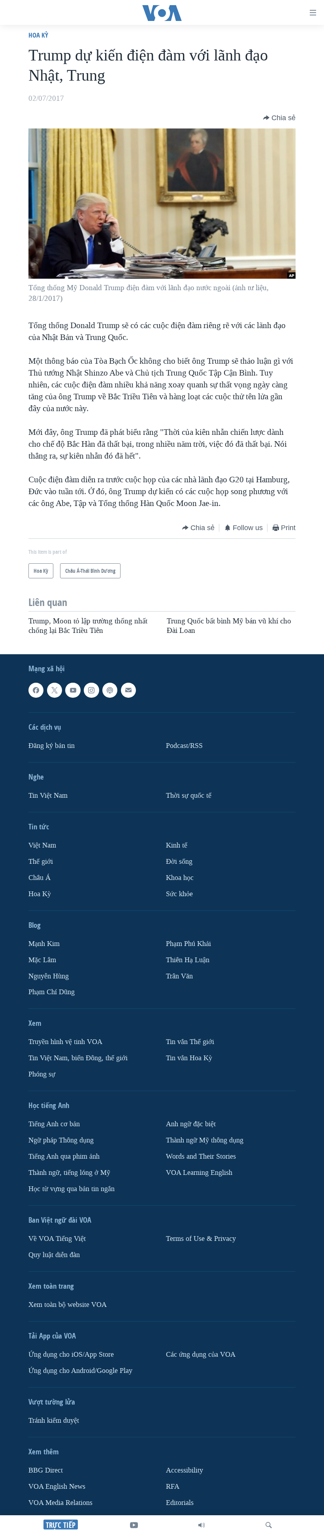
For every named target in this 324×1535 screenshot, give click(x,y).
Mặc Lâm (42, 960)
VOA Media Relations (60, 1502)
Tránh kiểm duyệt (53, 1420)
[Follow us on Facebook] (35, 690)
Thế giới (40, 861)
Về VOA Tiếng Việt (57, 1238)
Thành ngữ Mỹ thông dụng (204, 1140)
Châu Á (39, 877)
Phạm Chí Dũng (51, 992)
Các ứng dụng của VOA (200, 1354)
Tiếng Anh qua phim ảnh (64, 1156)
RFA (172, 1486)
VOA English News (56, 1486)
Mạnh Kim (44, 943)
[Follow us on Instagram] (91, 690)
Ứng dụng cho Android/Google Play (80, 1370)
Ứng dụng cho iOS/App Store (71, 1354)
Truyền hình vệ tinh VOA (65, 1042)
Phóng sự (41, 1074)
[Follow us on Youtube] (72, 690)
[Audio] (201, 1525)
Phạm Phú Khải (188, 943)
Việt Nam (42, 845)
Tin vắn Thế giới (190, 1042)
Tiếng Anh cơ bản (54, 1124)
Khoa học (180, 877)
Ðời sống (179, 861)
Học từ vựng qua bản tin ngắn (71, 1188)
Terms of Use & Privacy (201, 1238)
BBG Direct (45, 1470)
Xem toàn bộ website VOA (67, 1304)
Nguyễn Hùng (48, 976)
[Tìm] (269, 1525)
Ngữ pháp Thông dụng (61, 1140)
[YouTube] (134, 1525)
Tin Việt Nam (48, 795)
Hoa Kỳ (38, 35)
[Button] (279, 118)
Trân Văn (179, 976)
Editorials (180, 1502)
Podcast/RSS (184, 745)
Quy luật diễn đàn (54, 1254)
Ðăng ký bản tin (51, 745)
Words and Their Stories (201, 1156)
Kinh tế (176, 845)
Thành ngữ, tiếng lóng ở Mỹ (69, 1172)
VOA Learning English (199, 1172)
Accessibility (184, 1470)
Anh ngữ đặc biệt (191, 1124)
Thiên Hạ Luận (187, 960)
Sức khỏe (179, 894)
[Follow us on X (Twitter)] (54, 690)
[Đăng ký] (128, 690)
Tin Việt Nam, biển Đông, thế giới (78, 1058)
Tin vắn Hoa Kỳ (189, 1058)
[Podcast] (109, 690)
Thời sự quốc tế (188, 795)
